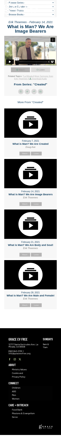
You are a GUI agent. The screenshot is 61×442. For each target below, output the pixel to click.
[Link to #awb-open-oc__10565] (53, 18)
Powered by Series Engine (30, 316)
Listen (42, 70)
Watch (22, 70)
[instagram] (15, 359)
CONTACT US (51, 3)
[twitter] (20, 359)
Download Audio (39, 79)
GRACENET (53, 6)
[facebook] (10, 359)
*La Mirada (28, 76)
